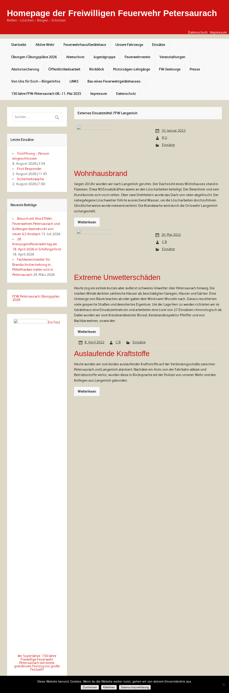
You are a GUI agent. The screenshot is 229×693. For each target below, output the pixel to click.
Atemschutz (75, 57)
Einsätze (158, 45)
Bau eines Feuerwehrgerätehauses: (114, 81)
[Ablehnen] (223, 684)
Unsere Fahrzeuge (129, 45)
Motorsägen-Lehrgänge (131, 69)
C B (164, 242)
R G (164, 138)
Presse (195, 69)
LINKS (74, 81)
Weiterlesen (87, 222)
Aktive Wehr (45, 45)
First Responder (29, 169)
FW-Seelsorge (169, 69)
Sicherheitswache (30, 179)
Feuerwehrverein (138, 57)
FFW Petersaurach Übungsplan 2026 (35, 298)
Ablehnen (109, 687)
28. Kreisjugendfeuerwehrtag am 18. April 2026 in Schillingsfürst (36, 244)
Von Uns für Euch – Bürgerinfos (35, 81)
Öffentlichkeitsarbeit (64, 69)
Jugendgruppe (104, 57)
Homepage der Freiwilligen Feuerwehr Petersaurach (112, 13)
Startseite (18, 45)
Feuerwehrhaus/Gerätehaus (85, 45)
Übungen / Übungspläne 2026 (34, 57)
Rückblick (96, 69)
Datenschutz (198, 32)
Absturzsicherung (25, 69)
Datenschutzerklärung (135, 687)
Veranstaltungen (172, 57)
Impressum (218, 32)
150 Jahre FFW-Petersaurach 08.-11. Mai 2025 (46, 94)
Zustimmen (90, 687)
